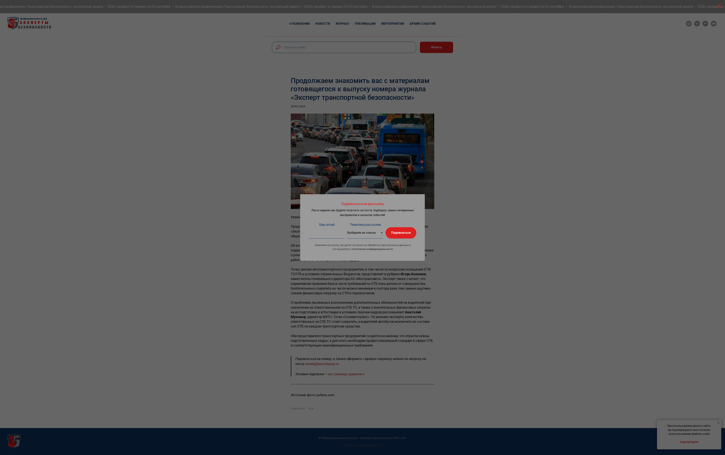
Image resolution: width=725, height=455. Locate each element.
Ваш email (327, 224)
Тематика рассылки (365, 224)
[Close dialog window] (719, 6)
